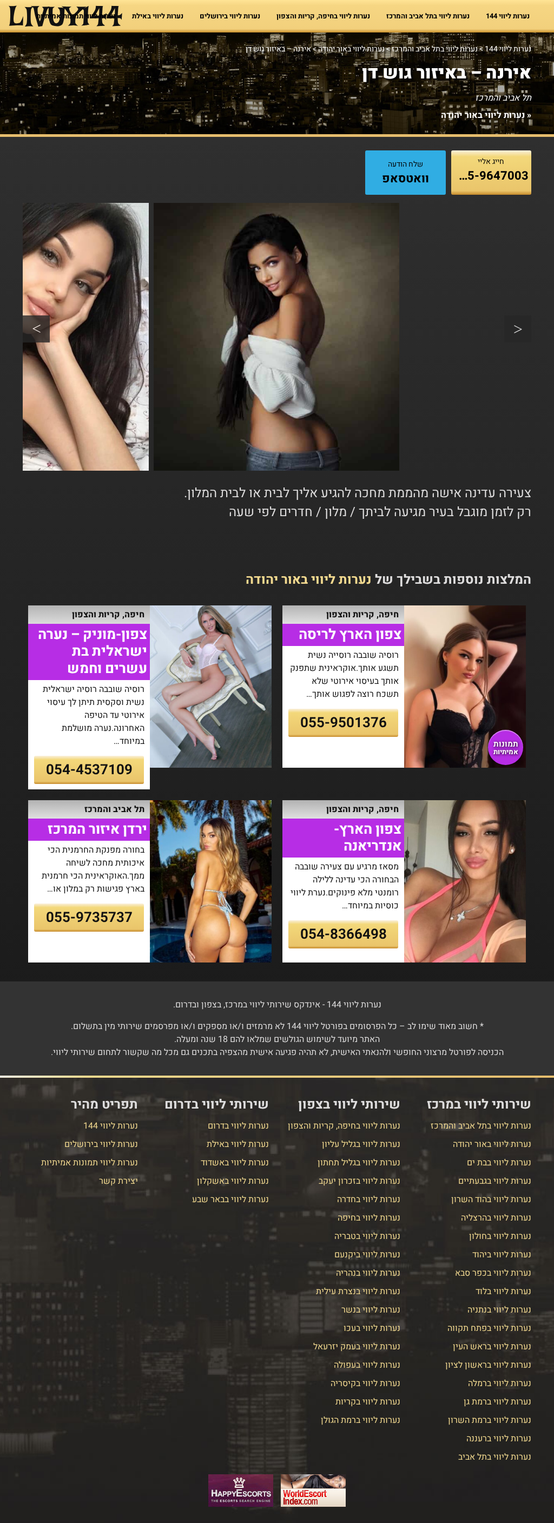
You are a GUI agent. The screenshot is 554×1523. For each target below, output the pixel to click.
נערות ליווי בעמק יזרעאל (356, 1346)
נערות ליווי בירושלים (230, 16)
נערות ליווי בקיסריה (365, 1383)
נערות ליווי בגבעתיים (494, 1181)
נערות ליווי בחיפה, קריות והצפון (323, 16)
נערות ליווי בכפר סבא (493, 1273)
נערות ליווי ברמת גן (497, 1401)
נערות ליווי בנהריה (368, 1273)
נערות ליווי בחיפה (369, 1217)
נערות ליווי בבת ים (499, 1162)
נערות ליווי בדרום (238, 1125)
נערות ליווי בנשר (370, 1309)
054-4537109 (89, 770)
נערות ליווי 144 (508, 16)
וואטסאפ (405, 178)
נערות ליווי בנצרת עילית (358, 1291)
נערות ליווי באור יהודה (483, 115)
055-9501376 (343, 723)
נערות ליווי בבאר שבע (230, 1199)
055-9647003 (491, 175)
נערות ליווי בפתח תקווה (489, 1328)
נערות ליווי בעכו (372, 1328)
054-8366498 (343, 934)
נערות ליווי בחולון (500, 1236)
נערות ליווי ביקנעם (367, 1254)
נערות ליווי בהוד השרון (491, 1199)
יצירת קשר (118, 1181)
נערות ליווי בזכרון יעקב (359, 1181)
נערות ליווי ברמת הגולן (360, 1420)
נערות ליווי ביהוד (501, 1254)
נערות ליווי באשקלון (233, 1181)
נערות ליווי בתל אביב (494, 1457)
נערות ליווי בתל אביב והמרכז (428, 16)
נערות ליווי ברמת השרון (489, 1420)
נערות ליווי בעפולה (367, 1365)
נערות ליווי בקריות (367, 1401)
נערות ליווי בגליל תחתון (359, 1162)
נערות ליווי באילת (157, 16)
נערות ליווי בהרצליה (496, 1217)
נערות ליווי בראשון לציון (488, 1365)
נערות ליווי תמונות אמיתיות (76, 16)
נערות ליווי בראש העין (492, 1346)
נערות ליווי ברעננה (498, 1438)
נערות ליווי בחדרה (368, 1199)
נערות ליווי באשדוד (235, 1162)
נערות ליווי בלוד (503, 1291)
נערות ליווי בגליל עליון (361, 1144)
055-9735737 (89, 917)
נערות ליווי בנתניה (499, 1309)
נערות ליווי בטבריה (367, 1236)
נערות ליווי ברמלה (499, 1383)
